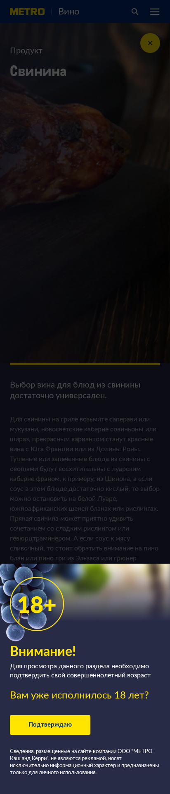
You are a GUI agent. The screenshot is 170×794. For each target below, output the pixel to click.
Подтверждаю (50, 725)
